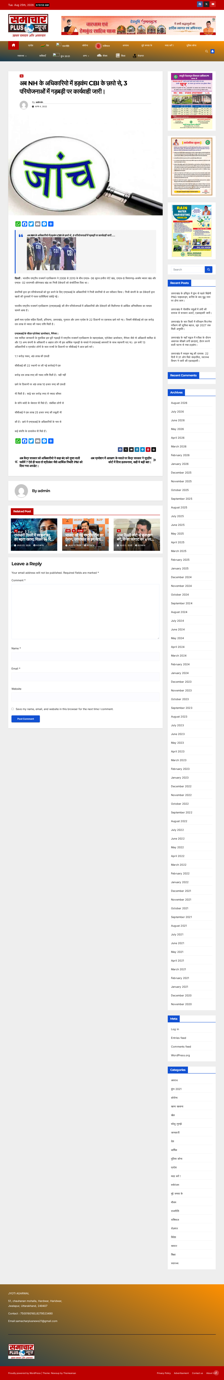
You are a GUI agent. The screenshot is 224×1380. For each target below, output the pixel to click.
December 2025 (181, 472)
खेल (173, 1115)
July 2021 (177, 934)
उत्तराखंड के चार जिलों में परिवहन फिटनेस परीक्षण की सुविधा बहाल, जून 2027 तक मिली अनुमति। (191, 325)
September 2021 (181, 917)
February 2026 (180, 455)
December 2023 (181, 681)
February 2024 (180, 664)
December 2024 (181, 577)
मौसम (173, 1202)
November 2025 (181, 481)
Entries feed (178, 1037)
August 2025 (179, 507)
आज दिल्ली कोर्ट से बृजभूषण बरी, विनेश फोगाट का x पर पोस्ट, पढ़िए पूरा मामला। (135, 539)
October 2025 (180, 490)
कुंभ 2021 (176, 1089)
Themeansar (69, 1373)
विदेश (173, 1237)
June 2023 (178, 734)
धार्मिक (174, 1150)
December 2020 (181, 995)
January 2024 (180, 673)
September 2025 (181, 498)
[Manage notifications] (216, 1372)
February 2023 (180, 768)
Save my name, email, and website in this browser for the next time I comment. (64, 709)
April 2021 (177, 960)
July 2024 (177, 620)
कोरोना (174, 1097)
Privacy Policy (164, 1373)
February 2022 (180, 873)
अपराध (174, 1080)
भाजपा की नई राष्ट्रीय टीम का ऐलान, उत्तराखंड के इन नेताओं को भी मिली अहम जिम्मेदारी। (84, 539)
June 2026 (178, 420)
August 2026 (179, 402)
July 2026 (177, 411)
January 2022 (180, 882)
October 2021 (179, 908)
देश (21, 76)
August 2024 (179, 612)
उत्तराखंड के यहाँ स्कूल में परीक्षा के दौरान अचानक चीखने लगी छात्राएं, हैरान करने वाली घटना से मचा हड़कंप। (191, 341)
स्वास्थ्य (174, 1263)
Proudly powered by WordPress (24, 1373)
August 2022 (179, 821)
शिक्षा (173, 1254)
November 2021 (181, 899)
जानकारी (175, 1132)
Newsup (55, 1373)
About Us (211, 1373)
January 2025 (180, 568)
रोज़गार (174, 1228)
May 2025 (177, 533)
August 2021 (179, 925)
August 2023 (179, 716)
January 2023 (180, 777)
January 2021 (179, 986)
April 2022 (177, 856)
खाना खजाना (177, 1106)
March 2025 (178, 551)
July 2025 (177, 516)
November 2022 (181, 795)
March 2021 (178, 969)
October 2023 (180, 699)
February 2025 (180, 559)
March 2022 (178, 864)
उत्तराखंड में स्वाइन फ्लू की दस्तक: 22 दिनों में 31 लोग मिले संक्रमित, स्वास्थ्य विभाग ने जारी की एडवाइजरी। (190, 357)
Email (15, 668)
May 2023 (177, 742)
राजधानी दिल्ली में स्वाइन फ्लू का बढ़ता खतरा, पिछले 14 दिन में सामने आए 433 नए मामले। (33, 539)
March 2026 (178, 446)
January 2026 (180, 463)
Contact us (197, 1373)
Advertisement (181, 1373)
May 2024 (177, 638)
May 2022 (177, 847)
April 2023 (177, 751)
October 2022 (180, 803)
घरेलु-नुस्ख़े (176, 1123)
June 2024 (178, 629)
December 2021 (181, 890)
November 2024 (181, 585)
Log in (175, 1029)
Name (16, 648)
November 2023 (181, 690)
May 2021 (177, 951)
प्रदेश (68, 531)
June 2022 (178, 838)
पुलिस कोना (176, 1158)
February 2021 (180, 978)
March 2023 (178, 760)
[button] (206, 51)
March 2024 (178, 655)
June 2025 (178, 524)
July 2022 (177, 829)
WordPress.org (180, 1055)
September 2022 (181, 812)
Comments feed (181, 1046)
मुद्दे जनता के (177, 1193)
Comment (18, 580)
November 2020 (181, 1004)
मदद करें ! (176, 1176)
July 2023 (177, 725)
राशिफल (175, 1219)
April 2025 (177, 542)
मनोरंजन (175, 1184)
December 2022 (181, 786)
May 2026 (177, 429)
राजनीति (80, 531)
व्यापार (174, 1245)
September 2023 (181, 707)
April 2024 (177, 646)
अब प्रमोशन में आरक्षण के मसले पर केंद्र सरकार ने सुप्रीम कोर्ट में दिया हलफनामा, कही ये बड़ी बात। (121, 460)
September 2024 (181, 603)
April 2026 (177, 437)
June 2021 (177, 943)
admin (39, 102)
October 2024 (180, 594)
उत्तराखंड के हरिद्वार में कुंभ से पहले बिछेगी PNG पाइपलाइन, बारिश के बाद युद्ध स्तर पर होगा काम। (191, 297)
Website (16, 688)
